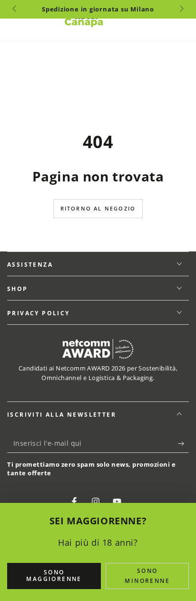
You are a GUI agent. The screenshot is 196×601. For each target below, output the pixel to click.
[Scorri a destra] (181, 9)
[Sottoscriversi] (183, 443)
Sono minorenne (147, 576)
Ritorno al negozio (98, 208)
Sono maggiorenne (53, 575)
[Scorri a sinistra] (15, 9)
